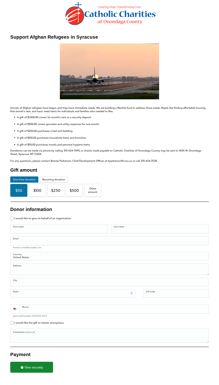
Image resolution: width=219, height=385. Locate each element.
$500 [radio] (74, 190)
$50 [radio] (18, 190)
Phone (25, 307)
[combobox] (109, 258)
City (15, 280)
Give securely (33, 367)
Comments (24, 332)
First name (18, 226)
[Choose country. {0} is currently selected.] (15, 309)
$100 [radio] (37, 190)
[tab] (24, 179)
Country (17, 254)
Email (15, 238)
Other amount (92, 190)
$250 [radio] (55, 190)
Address (17, 265)
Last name (119, 226)
